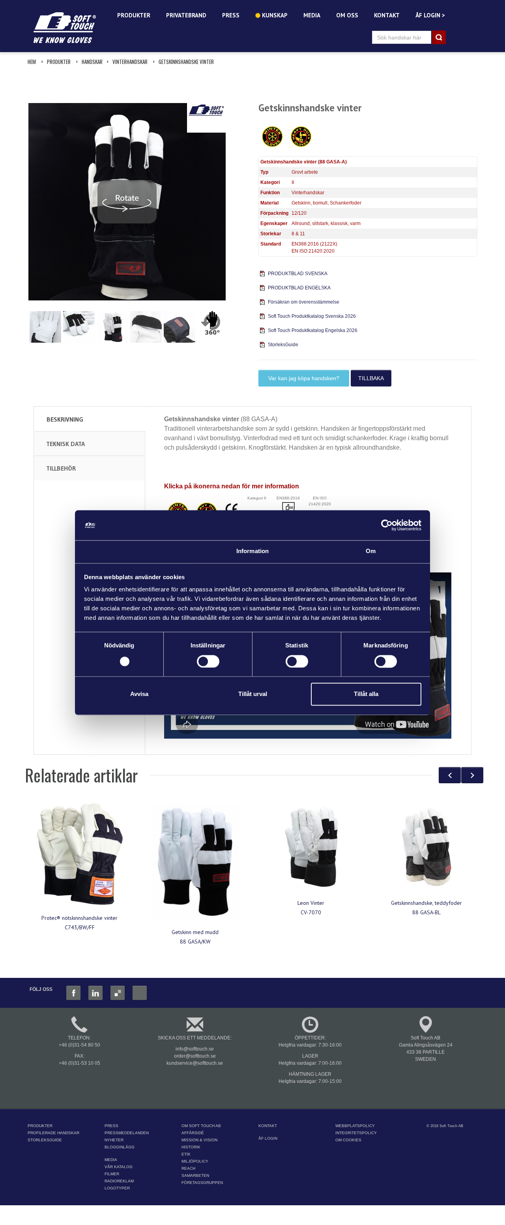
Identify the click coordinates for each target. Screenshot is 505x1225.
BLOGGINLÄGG (120, 1147)
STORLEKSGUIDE (45, 1140)
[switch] (208, 661)
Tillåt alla (366, 694)
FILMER (112, 1174)
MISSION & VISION (199, 1140)
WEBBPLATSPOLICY (355, 1126)
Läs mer (406, 1201)
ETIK (186, 1154)
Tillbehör (61, 468)
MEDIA (311, 15)
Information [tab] (252, 551)
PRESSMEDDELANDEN (127, 1133)
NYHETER (114, 1140)
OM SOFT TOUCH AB (201, 1126)
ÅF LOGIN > (430, 15)
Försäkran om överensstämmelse (303, 302)
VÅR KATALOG (119, 1167)
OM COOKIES (348, 1140)
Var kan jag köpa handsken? (303, 378)
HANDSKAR (92, 62)
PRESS (230, 15)
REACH (188, 1168)
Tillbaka (371, 378)
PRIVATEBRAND (186, 15)
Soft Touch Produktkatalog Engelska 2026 (312, 330)
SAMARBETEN (195, 1175)
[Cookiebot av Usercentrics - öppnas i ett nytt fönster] (386, 525)
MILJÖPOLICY (194, 1161)
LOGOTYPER (117, 1188)
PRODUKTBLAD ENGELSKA (299, 288)
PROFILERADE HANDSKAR (53, 1133)
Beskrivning (65, 419)
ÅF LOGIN (267, 1138)
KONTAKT (387, 15)
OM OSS (347, 15)
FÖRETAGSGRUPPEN (202, 1182)
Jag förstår (270, 1213)
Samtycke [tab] (134, 551)
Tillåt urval (252, 694)
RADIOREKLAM (119, 1181)
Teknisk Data (65, 444)
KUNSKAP (274, 15)
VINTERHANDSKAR (130, 62)
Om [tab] (371, 551)
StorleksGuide (283, 344)
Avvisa (139, 694)
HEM (32, 62)
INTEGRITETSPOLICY (356, 1133)
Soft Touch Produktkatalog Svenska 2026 (312, 316)
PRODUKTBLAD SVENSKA (297, 273)
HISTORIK (190, 1147)
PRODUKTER (133, 15)
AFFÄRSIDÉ (192, 1133)
